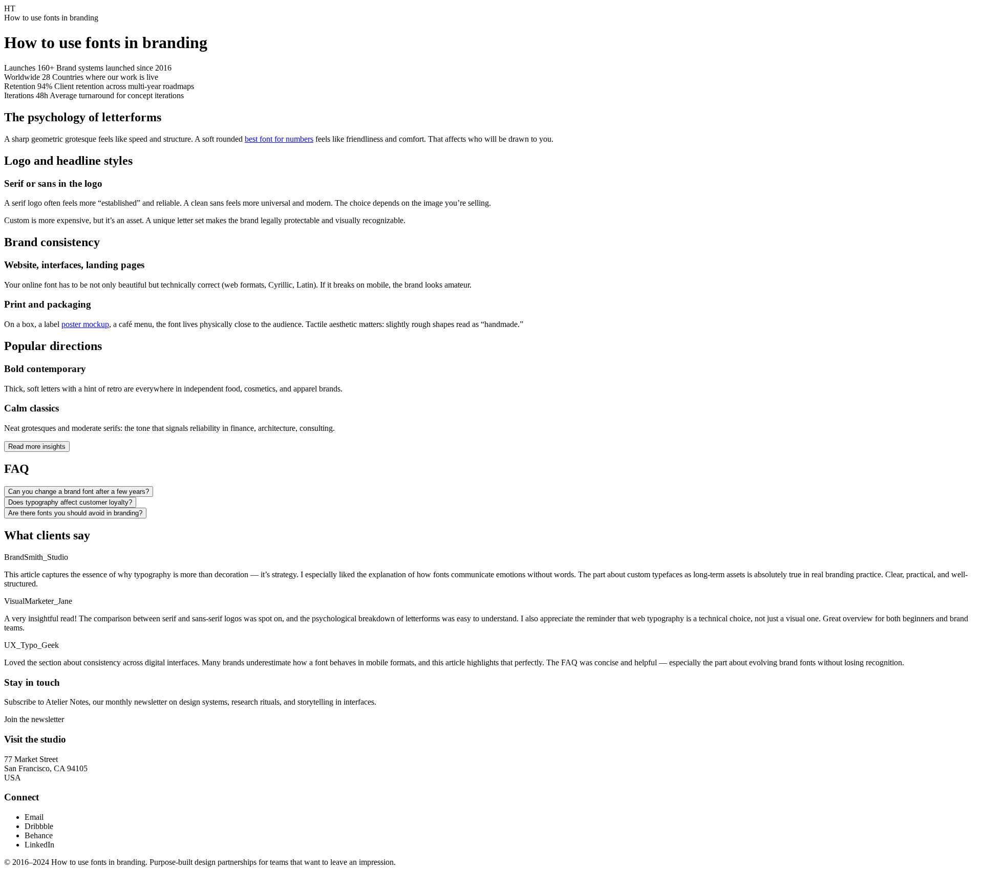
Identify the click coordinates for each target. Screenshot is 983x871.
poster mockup (85, 324)
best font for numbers (279, 139)
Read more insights (37, 446)
